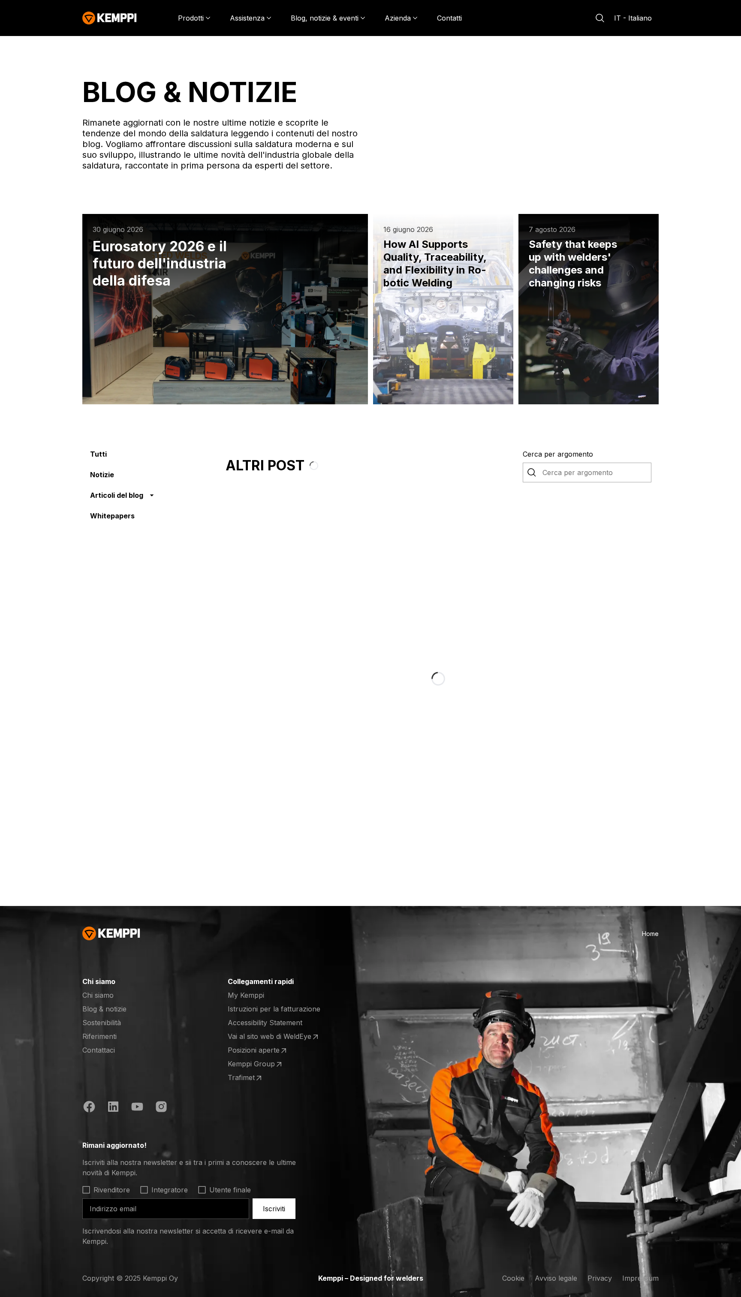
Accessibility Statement (265, 1022)
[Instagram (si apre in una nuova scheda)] (161, 1108)
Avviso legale (556, 1278)
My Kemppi (246, 995)
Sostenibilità (101, 1022)
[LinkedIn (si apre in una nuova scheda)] (113, 1108)
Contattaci (98, 1050)
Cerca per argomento (558, 454)
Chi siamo (98, 995)
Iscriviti (274, 1208)
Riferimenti (99, 1036)
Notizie (102, 474)
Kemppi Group (261, 1064)
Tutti (98, 454)
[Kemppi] (109, 18)
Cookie (513, 1278)
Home (650, 933)
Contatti (449, 18)
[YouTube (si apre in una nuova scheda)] (137, 1108)
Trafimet (261, 1078)
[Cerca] (600, 18)
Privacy (599, 1278)
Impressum (640, 1278)
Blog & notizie (104, 1009)
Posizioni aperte (261, 1050)
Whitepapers (112, 516)
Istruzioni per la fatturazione (274, 1009)
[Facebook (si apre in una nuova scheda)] (89, 1108)
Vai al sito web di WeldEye (269, 1036)
